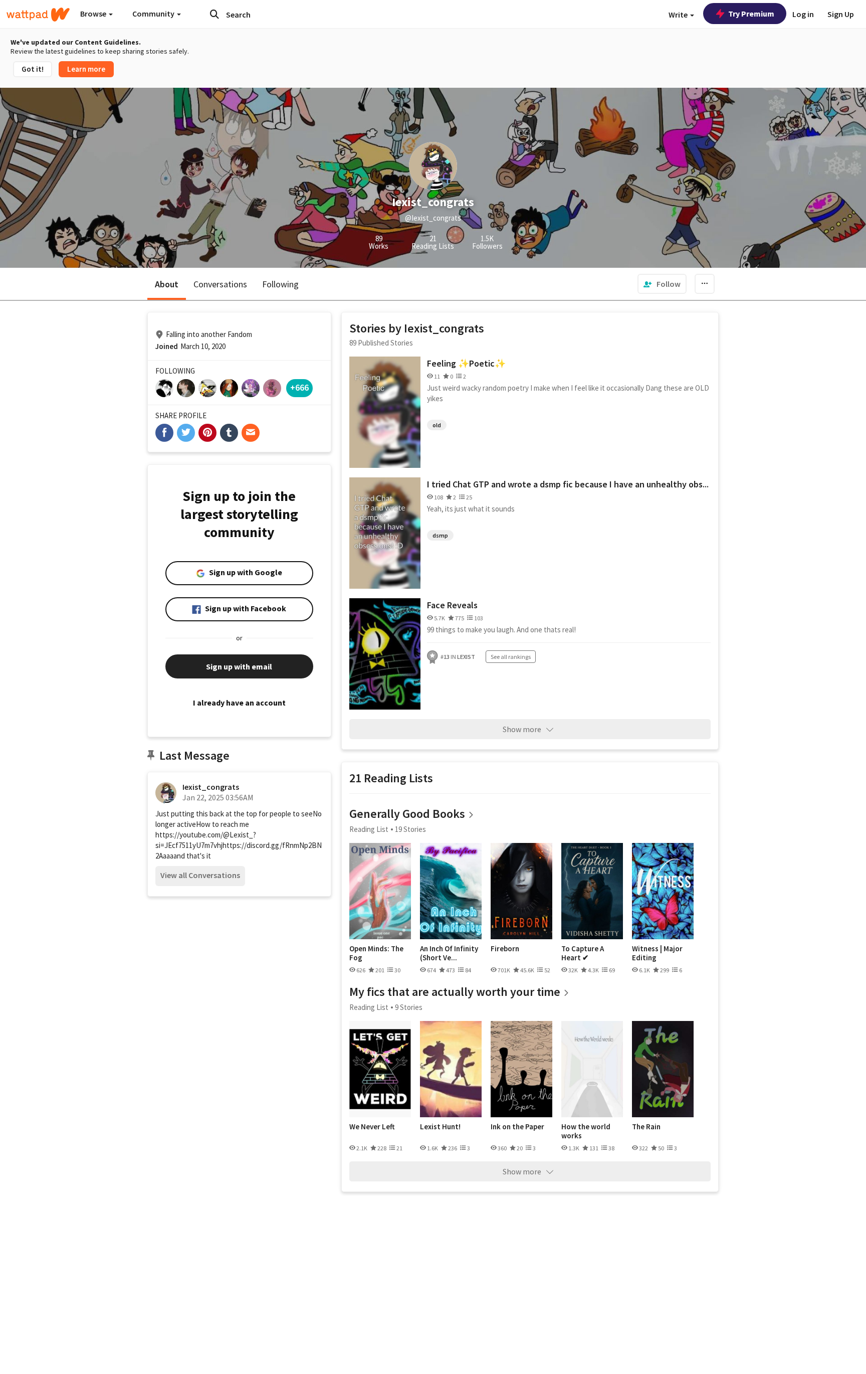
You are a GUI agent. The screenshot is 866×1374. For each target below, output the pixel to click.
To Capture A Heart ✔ (582, 953)
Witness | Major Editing (657, 953)
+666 (299, 387)
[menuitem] (662, 284)
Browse (94, 14)
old (436, 425)
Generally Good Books (407, 813)
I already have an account (239, 703)
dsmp (440, 535)
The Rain (646, 1126)
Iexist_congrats (210, 786)
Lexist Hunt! (440, 1126)
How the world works (585, 1131)
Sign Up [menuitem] (840, 14)
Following (280, 284)
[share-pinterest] (207, 433)
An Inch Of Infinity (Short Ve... (449, 953)
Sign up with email (239, 666)
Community (154, 14)
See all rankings (511, 656)
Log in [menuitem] (803, 14)
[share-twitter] (186, 433)
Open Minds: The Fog (376, 953)
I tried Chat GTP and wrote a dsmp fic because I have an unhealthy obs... (568, 484)
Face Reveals (452, 605)
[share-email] (251, 433)
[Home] (38, 14)
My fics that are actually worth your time (454, 991)
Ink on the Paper (517, 1126)
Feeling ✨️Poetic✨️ (466, 363)
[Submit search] (214, 14)
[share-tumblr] (229, 433)
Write (679, 15)
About (166, 284)
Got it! (33, 69)
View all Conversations (200, 875)
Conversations (220, 284)
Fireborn (505, 948)
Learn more (86, 69)
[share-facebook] (164, 433)
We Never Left (372, 1126)
